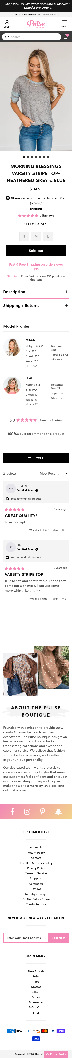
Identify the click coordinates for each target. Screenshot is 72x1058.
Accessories (36, 1002)
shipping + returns (21, 305)
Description (14, 292)
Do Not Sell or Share (36, 899)
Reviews (36, 889)
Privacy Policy (36, 868)
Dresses (36, 987)
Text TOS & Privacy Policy (36, 863)
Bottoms (36, 992)
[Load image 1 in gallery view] (36, 96)
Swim (36, 976)
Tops (36, 981)
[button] (36, 215)
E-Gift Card (36, 1007)
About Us (36, 847)
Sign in (12, 276)
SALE (36, 1012)
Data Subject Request (36, 894)
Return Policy (36, 852)
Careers (36, 858)
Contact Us (36, 883)
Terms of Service (36, 873)
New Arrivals (36, 971)
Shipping (36, 878)
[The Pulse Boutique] (36, 24)
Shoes (36, 997)
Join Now (59, 938)
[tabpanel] (36, 96)
